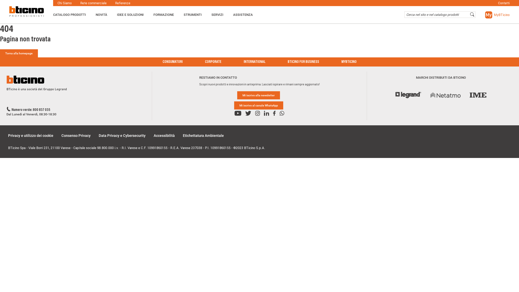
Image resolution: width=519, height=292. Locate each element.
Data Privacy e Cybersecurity (122, 135)
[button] (497, 14)
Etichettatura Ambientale (203, 135)
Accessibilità (164, 135)
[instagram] (257, 113)
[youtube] (238, 113)
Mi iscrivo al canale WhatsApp (258, 105)
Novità (101, 14)
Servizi (217, 14)
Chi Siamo (65, 3)
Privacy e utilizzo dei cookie (30, 135)
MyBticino (349, 62)
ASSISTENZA (243, 14)
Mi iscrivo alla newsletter (258, 95)
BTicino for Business (303, 62)
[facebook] (274, 113)
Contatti (504, 3)
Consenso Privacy (76, 135)
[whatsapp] (282, 113)
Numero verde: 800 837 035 (31, 110)
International (254, 62)
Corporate (213, 62)
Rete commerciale (93, 3)
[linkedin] (266, 113)
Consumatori (173, 62)
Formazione (163, 14)
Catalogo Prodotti (69, 14)
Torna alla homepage (19, 53)
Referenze (122, 3)
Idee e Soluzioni (130, 14)
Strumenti (193, 14)
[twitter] (248, 113)
